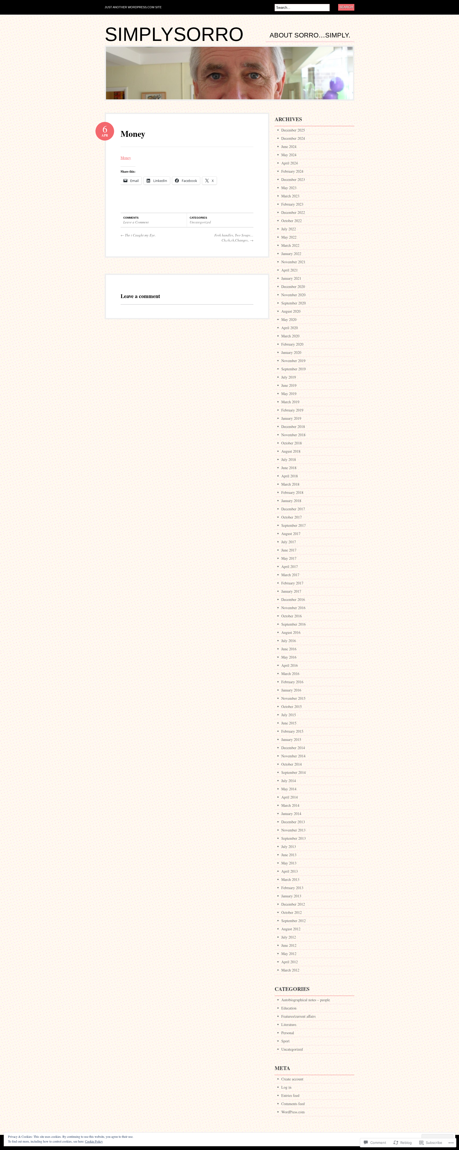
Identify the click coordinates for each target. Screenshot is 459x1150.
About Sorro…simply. (310, 35)
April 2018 (289, 475)
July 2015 (288, 714)
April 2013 (289, 871)
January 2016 (291, 690)
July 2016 (288, 640)
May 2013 (288, 862)
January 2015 (291, 739)
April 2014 (289, 797)
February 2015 (292, 731)
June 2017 (288, 550)
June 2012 (288, 945)
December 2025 (293, 130)
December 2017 (293, 508)
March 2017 (290, 574)
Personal (287, 1032)
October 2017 (291, 517)
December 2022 (293, 212)
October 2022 (291, 220)
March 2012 (290, 970)
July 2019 (288, 377)
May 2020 (288, 319)
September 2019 (293, 368)
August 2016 (290, 632)
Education (288, 1008)
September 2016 (293, 624)
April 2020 (289, 327)
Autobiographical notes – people (305, 999)
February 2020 (292, 344)
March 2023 (290, 195)
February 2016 (292, 681)
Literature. (289, 1024)
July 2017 (288, 541)
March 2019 (290, 401)
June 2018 (288, 467)
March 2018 (290, 484)
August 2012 (290, 928)
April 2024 (289, 163)
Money (133, 133)
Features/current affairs (298, 1016)
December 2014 (293, 747)
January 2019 (291, 418)
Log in (286, 1087)
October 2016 (291, 615)
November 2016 (293, 607)
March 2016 (290, 673)
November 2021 (293, 261)
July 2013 (288, 846)
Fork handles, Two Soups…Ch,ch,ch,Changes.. (233, 238)
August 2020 (290, 311)
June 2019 (288, 385)
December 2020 (293, 286)
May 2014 (288, 788)
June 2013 (288, 854)
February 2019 (292, 410)
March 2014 (290, 805)
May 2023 (288, 187)
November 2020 (293, 294)
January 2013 (291, 895)
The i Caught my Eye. (138, 235)
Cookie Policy (94, 1141)
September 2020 (293, 302)
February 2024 (292, 171)
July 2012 (288, 937)
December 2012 (293, 904)
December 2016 (293, 599)
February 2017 (292, 582)
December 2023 (293, 179)
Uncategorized (200, 222)
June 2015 (288, 722)
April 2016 (289, 665)
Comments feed (293, 1103)
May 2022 (288, 237)
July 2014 (288, 780)
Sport (285, 1040)
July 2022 (288, 228)
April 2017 (289, 566)
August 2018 (290, 451)
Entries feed (290, 1095)
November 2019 (293, 360)
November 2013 (293, 830)
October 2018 (291, 442)
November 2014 (293, 755)
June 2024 (288, 146)
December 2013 (293, 821)
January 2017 (291, 591)
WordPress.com (293, 1111)
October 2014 (291, 764)
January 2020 (291, 352)
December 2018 (293, 426)
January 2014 (291, 813)
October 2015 (291, 706)
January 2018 (291, 500)
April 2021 (289, 270)
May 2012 (288, 953)
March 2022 (290, 245)
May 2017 (288, 558)
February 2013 (292, 887)
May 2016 (288, 657)
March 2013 (290, 879)
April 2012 (289, 961)
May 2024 (288, 154)
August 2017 (290, 533)
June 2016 (288, 648)
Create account (292, 1078)
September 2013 (293, 838)
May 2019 (288, 393)
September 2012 (293, 920)
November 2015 (293, 698)
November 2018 (293, 434)
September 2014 (293, 772)
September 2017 (293, 525)
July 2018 (288, 459)
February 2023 (292, 204)
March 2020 (290, 335)
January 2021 (291, 278)
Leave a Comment (136, 222)
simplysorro (174, 34)
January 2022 (291, 253)
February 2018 (292, 492)
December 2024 (293, 138)
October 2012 (291, 912)
